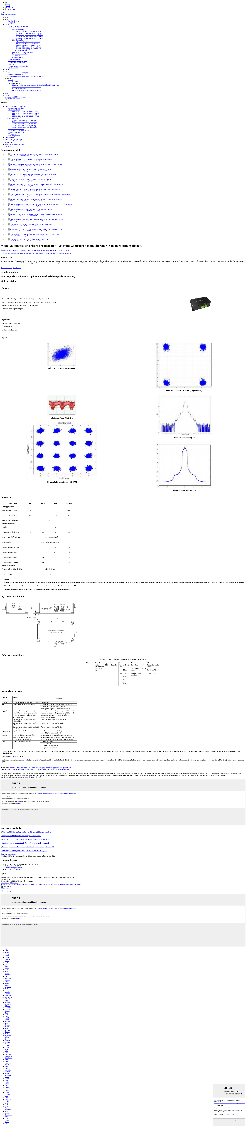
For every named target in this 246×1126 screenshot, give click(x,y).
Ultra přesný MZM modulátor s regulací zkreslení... (21, 836)
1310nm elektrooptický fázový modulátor (28, 47)
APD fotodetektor (75, 884)
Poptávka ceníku (6, 879)
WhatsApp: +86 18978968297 (14, 869)
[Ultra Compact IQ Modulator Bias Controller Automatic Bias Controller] (26, 839)
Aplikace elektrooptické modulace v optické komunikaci (25, 76)
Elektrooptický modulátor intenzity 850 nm (29, 33)
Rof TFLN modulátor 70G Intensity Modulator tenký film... (26, 201)
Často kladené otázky (14, 81)
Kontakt (10, 80)
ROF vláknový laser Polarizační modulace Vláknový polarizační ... (28, 226)
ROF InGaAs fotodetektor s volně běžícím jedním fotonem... (26, 241)
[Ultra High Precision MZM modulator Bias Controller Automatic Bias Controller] (26, 832)
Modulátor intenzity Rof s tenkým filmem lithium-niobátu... (26, 166)
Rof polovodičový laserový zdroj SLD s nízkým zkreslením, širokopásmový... (32, 176)
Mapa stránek (5, 883)
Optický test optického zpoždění (18, 66)
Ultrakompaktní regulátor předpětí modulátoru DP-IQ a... (24, 851)
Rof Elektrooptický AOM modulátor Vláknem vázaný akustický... (28, 221)
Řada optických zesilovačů (16, 62)
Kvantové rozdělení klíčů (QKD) (18, 73)
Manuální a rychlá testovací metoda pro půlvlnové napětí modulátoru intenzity (35, 85)
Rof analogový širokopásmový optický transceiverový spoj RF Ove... (29, 181)
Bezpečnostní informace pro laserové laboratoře (26, 90)
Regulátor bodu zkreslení (19, 54)
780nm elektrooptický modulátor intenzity (29, 31)
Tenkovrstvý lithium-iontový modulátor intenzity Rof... (25, 206)
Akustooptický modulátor (20, 28)
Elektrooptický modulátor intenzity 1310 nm (29, 36)
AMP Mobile (14, 883)
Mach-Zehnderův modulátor (44, 884)
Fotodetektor (21, 884)
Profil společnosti (13, 21)
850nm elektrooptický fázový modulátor (28, 43)
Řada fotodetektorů (14, 59)
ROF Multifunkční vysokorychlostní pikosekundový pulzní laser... (28, 236)
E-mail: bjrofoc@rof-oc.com (13, 867)
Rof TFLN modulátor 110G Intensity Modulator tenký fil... (26, 186)
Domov (7, 17)
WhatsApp (8, 891)
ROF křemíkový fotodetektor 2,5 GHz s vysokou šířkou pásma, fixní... (29, 196)
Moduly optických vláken (61, 884)
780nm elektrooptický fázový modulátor (28, 42)
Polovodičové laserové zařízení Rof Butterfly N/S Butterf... (26, 191)
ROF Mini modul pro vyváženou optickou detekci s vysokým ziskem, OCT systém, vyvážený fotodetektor (37, 769)
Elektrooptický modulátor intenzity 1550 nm (29, 38)
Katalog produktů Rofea (19, 88)
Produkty (7, 24)
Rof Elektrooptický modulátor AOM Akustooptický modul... (26, 211)
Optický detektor (30, 884)
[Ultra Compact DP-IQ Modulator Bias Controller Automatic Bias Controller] (27, 847)
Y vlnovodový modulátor (20, 50)
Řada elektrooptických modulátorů (18, 26)
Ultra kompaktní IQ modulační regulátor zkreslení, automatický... (27, 843)
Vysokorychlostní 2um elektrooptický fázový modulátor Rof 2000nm (29, 171)
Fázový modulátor (17, 40)
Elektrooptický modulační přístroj (22, 52)
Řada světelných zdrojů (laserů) (18, 61)
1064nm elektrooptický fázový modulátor (28, 45)
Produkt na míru (13, 68)
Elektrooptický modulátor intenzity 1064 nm (29, 35)
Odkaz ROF (12, 64)
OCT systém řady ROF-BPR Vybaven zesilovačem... (24, 156)
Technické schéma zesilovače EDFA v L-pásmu (26, 87)
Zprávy (7, 69)
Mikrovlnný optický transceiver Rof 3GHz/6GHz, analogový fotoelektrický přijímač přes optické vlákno (39, 767)
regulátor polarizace (18, 57)
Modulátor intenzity (18, 29)
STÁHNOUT (17, 268)
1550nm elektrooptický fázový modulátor (28, 49)
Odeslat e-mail (5, 888)
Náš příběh (11, 23)
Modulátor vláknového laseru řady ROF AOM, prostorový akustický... (29, 216)
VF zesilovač (16, 55)
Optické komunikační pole (16, 74)
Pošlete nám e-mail (6, 268)
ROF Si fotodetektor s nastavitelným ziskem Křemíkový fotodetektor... (29, 161)
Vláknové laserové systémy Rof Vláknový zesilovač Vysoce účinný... (29, 231)
